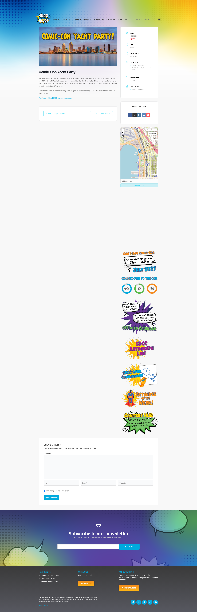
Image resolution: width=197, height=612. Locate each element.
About (138, 19)
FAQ (153, 19)
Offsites (76, 19)
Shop (120, 19)
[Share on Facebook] (130, 115)
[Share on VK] (144, 115)
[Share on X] (134, 115)
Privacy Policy (43, 605)
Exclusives (65, 19)
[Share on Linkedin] (139, 115)
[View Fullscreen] (122, 136)
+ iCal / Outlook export (101, 114)
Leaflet (140, 178)
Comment (48, 453)
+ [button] (122, 130)
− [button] (122, 132)
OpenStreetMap (148, 178)
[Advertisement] (98, 5)
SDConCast (111, 19)
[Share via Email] (148, 115)
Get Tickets (133, 56)
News (54, 19)
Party (133, 80)
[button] (159, 19)
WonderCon (99, 19)
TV (126, 19)
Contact (147, 19)
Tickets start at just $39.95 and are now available (55, 98)
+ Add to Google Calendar (55, 114)
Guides (86, 19)
